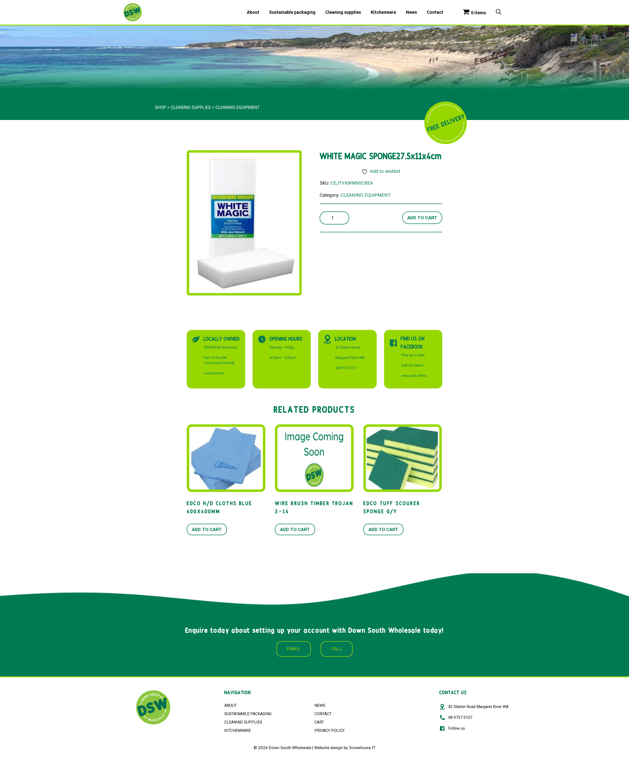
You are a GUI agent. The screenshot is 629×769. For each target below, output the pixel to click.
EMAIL (293, 648)
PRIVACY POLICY (329, 730)
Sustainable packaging (292, 12)
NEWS (319, 705)
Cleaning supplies (343, 12)
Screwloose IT (362, 747)
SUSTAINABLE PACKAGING (248, 713)
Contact (435, 12)
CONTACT (322, 713)
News (411, 12)
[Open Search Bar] (498, 12)
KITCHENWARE (237, 730)
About (253, 12)
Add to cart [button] (207, 529)
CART (319, 722)
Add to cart (422, 218)
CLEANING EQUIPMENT (237, 107)
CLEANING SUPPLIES (243, 722)
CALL (336, 648)
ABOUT (230, 705)
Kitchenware (383, 12)
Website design (328, 747)
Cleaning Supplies (191, 107)
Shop (160, 107)
